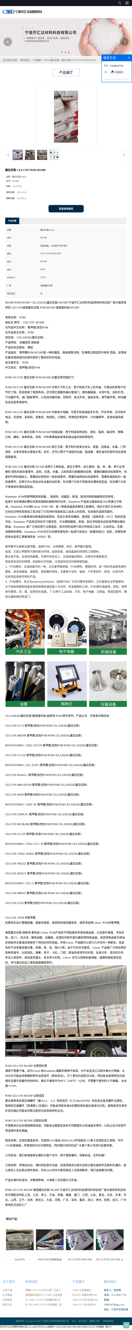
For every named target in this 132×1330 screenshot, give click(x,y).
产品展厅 (37, 60)
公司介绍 (7, 1290)
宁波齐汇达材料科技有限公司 (55, 1321)
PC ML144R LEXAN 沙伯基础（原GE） (43, 1305)
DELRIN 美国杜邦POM (84, 1295)
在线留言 (7, 1300)
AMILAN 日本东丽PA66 (85, 1300)
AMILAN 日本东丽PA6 (84, 1304)
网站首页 (25, 60)
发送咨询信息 (66, 208)
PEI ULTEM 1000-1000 (80, 1259)
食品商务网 (108, 1321)
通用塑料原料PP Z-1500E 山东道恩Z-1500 (43, 1296)
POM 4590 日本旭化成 (50, 1259)
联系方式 (7, 1304)
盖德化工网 (94, 1321)
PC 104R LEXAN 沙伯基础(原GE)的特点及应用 (43, 1300)
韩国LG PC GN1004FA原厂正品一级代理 (43, 1291)
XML (74, 1321)
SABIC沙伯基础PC (82, 1290)
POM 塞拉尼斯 (52, 60)
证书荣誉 (7, 1295)
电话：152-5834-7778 (115, 1295)
